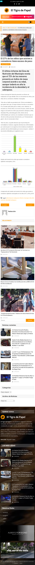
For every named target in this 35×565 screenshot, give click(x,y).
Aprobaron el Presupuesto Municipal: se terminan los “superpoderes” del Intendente (15, 251)
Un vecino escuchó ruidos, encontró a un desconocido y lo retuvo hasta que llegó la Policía (22, 331)
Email (4, 521)
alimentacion (9, 198)
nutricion (3, 200)
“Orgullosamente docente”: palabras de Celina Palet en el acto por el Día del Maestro (17, 314)
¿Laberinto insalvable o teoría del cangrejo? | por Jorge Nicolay (6, 205)
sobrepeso (13, 200)
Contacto (16, 563)
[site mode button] (30, 22)
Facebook (5, 512)
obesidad (8, 200)
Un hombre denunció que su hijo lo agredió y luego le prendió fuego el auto (23, 377)
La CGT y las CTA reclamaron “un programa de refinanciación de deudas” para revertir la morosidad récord (23, 354)
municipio (26, 198)
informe (21, 198)
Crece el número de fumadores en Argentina (30, 205)
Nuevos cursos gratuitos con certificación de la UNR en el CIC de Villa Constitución (17, 282)
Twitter (4, 518)
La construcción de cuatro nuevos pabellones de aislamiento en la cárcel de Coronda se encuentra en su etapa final (23, 366)
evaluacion (16, 198)
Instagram (5, 515)
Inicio (21, 563)
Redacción (13, 67)
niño (33, 198)
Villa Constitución (6, 64)
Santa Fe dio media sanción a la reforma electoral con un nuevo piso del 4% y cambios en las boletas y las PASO (22, 342)
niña (30, 198)
